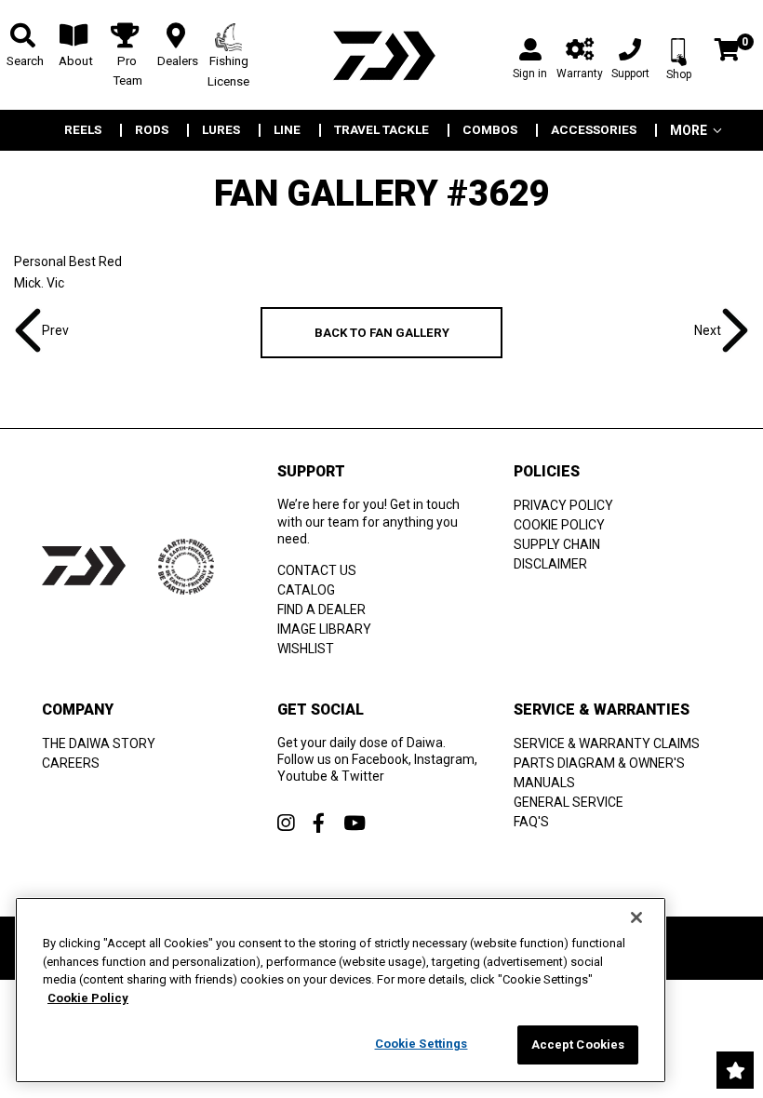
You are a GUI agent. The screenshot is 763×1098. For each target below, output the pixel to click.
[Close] (636, 917)
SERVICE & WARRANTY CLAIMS (607, 743)
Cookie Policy (87, 998)
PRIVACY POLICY (563, 505)
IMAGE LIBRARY (324, 629)
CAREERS (71, 763)
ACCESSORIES (593, 130)
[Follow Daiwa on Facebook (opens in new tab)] (319, 823)
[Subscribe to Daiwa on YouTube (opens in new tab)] (354, 823)
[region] (340, 990)
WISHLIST (305, 648)
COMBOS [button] (489, 130)
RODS (151, 130)
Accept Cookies (578, 1044)
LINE (287, 130)
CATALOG (306, 589)
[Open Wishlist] (735, 1070)
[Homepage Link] (381, 55)
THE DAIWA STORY (98, 743)
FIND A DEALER (321, 609)
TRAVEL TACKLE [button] (381, 130)
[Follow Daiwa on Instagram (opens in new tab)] (285, 823)
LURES (221, 130)
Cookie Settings (421, 1044)
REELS (82, 130)
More (688, 130)
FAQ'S (531, 821)
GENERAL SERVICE (568, 802)
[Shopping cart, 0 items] (727, 51)
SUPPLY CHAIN (557, 544)
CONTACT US (316, 570)
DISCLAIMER (550, 563)
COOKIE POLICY (559, 524)
